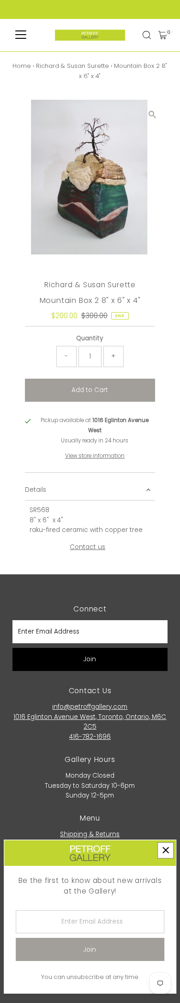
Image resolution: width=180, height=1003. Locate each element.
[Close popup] (165, 850)
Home (21, 65)
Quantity (89, 338)
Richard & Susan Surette (72, 65)
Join (90, 659)
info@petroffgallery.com (89, 706)
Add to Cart (90, 390)
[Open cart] (163, 35)
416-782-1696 (90, 736)
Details (35, 489)
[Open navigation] (20, 35)
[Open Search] (147, 35)
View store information (95, 456)
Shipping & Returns (90, 834)
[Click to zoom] (152, 114)
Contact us (87, 547)
